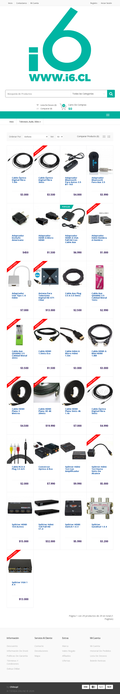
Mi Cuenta (34, 3)
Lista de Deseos (98, 655)
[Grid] (104, 136)
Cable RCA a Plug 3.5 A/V (18, 468)
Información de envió (17, 650)
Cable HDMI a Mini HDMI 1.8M (99, 353)
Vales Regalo (68, 650)
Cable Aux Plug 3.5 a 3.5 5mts (73, 294)
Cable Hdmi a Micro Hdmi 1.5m (72, 353)
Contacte (39, 645)
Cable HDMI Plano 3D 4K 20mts (44, 411)
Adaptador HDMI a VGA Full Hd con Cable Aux (71, 239)
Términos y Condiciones (13, 662)
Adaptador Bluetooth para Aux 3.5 (98, 180)
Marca (65, 645)
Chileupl (14, 686)
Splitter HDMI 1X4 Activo (19, 525)
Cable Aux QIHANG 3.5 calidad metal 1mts (99, 296)
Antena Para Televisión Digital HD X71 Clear (46, 296)
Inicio (10, 3)
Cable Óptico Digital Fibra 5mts (99, 411)
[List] (109, 136)
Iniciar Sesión (106, 3)
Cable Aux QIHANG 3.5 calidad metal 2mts (19, 354)
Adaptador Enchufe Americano (18, 238)
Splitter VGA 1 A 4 (20, 583)
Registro (93, 3)
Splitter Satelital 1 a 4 (99, 525)
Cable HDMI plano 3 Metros (18, 411)
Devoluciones (41, 650)
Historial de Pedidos (100, 650)
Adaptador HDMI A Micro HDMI (45, 238)
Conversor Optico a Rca (45, 468)
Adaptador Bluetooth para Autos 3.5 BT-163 (73, 181)
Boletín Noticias (98, 660)
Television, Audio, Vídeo (29, 121)
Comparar (46, 108)
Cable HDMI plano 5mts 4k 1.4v (73, 411)
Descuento (12, 645)
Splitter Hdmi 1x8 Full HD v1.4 (45, 526)
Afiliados (66, 655)
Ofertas (66, 660)
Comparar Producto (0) (88, 136)
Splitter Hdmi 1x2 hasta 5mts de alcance (99, 470)
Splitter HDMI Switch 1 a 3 (72, 525)
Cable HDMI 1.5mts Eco (44, 352)
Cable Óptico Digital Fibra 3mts (45, 180)
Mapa (37, 655)
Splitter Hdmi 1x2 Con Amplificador (72, 469)
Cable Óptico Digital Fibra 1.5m (19, 180)
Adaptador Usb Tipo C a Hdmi (19, 295)
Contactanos (21, 3)
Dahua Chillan (13, 668)
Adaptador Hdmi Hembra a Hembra (99, 238)
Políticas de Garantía (17, 655)
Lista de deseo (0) (48, 105)
